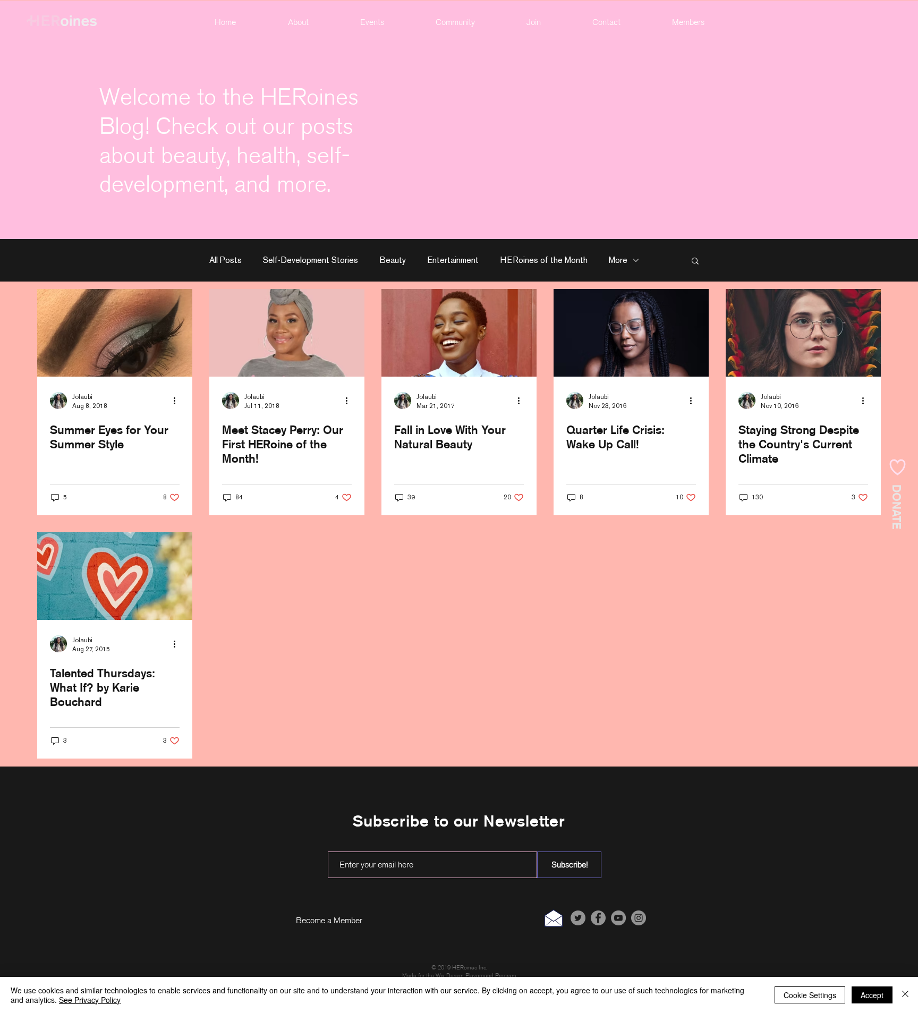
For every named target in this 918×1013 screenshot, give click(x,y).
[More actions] (178, 400)
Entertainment (453, 260)
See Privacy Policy (90, 999)
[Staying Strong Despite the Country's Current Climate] (803, 333)
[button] (455, 22)
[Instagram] (638, 917)
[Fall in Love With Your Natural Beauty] (459, 333)
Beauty (392, 260)
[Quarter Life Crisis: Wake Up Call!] (631, 333)
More (618, 260)
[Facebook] (598, 917)
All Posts (225, 260)
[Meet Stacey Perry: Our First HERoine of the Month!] (286, 333)
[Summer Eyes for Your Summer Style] (114, 333)
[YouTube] (618, 917)
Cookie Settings (810, 995)
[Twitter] (578, 917)
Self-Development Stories (310, 260)
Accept (872, 995)
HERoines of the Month (544, 260)
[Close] (905, 995)
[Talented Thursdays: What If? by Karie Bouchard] (114, 576)
